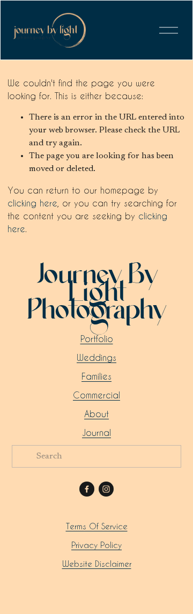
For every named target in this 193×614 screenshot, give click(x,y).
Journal (96, 432)
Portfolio (96, 339)
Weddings (96, 357)
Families (96, 376)
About (96, 414)
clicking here (32, 203)
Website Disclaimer (96, 563)
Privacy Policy (96, 545)
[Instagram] (106, 489)
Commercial (96, 395)
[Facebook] (86, 489)
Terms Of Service (97, 526)
